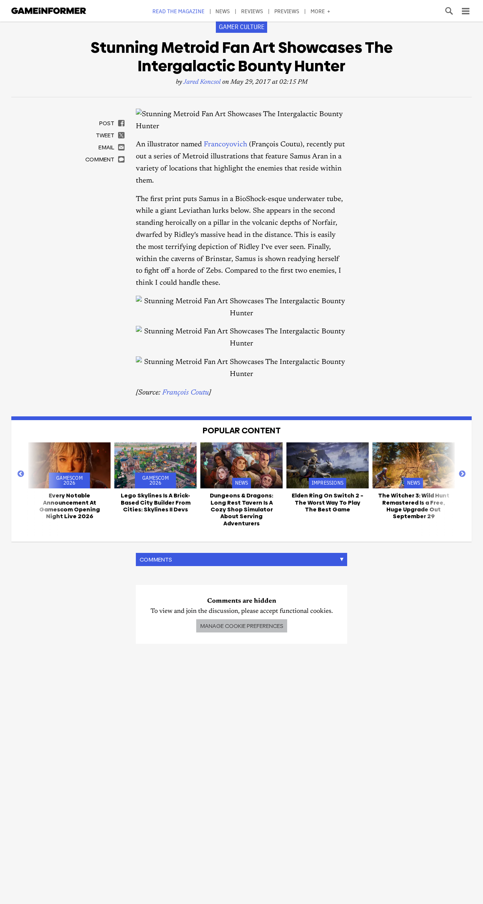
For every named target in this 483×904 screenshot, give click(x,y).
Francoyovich (225, 144)
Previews (287, 11)
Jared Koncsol (202, 82)
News (222, 11)
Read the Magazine (178, 11)
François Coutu (185, 392)
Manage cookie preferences (241, 626)
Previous (21, 474)
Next (462, 474)
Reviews (252, 11)
